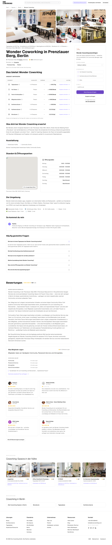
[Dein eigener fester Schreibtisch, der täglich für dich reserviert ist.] (23, 94)
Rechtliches (71, 532)
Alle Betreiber (30, 525)
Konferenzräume (10, 523)
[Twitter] (93, 528)
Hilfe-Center (71, 520)
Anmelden (105, 2)
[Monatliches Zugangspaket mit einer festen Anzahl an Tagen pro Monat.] (21, 99)
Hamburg (29, 532)
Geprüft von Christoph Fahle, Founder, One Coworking (18, 67)
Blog (69, 523)
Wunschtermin (80, 62)
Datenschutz (95, 539)
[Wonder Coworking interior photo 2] (68, 18)
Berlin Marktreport (72, 527)
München (29, 529)
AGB (89, 539)
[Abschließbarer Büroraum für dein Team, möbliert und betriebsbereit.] (18, 114)
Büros (7, 520)
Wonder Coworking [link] (29, 7)
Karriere (49, 527)
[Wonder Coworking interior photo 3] (93, 18)
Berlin (19, 7)
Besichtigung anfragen (90, 92)
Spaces (13, 7)
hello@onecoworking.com (95, 523)
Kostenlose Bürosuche (80, 2)
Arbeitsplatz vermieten (94, 2)
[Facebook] (88, 528)
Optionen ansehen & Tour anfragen (17, 374)
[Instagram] (91, 528)
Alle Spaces (30, 523)
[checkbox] (78, 72)
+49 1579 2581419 (92, 520)
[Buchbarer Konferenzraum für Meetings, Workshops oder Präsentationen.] (21, 104)
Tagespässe (9, 525)
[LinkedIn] (95, 528)
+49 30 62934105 (90, 101)
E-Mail (78, 84)
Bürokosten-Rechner (73, 525)
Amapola (16, 62)
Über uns (49, 520)
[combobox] (90, 65)
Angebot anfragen (90, 96)
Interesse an (80, 69)
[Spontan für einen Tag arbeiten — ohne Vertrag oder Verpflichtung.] (19, 84)
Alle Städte (29, 520)
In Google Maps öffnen (30, 187)
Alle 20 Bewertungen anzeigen (16, 439)
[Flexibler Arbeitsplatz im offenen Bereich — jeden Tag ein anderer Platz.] (18, 89)
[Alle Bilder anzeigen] (31, 26)
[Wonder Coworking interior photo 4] (68, 35)
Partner (49, 523)
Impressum (103, 539)
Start (7, 7)
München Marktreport (73, 529)
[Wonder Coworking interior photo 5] (93, 35)
